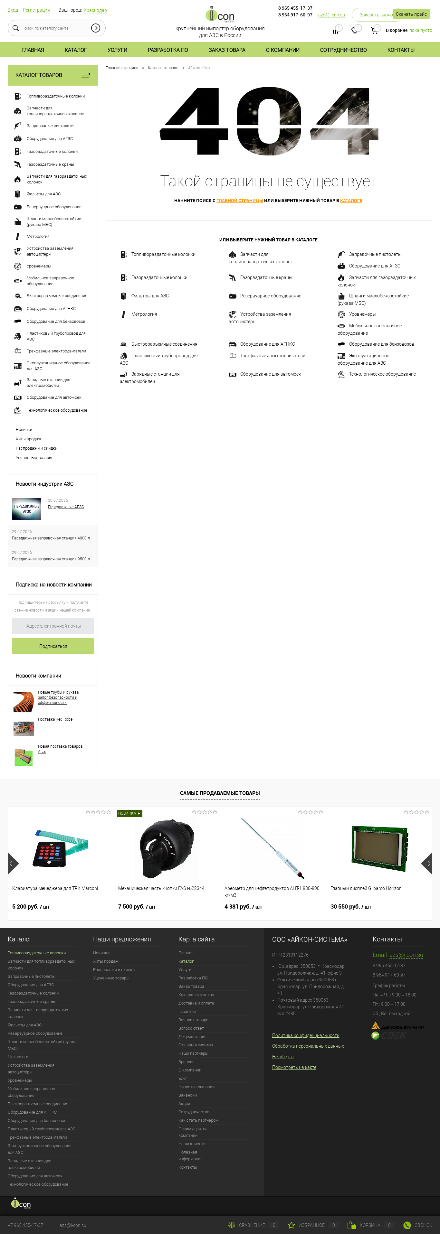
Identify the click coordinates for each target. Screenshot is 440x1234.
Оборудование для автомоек (270, 374)
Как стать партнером (198, 1120)
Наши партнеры (193, 1053)
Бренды (185, 1061)
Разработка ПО (168, 50)
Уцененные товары (34, 457)
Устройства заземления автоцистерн (260, 318)
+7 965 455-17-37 (25, 1225)
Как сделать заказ (196, 994)
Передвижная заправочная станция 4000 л (51, 538)
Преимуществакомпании (192, 1132)
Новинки (24, 429)
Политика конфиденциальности (306, 1035)
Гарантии (187, 1011)
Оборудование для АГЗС (374, 265)
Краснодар (95, 10)
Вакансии (187, 1095)
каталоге (351, 200)
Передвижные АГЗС (66, 507)
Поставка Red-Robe (55, 719)
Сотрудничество (343, 50)
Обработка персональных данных (308, 1046)
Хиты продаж (28, 438)
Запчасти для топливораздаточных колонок (261, 258)
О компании (283, 50)
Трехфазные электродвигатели (272, 355)
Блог (182, 1078)
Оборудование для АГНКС (267, 344)
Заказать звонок (377, 14)
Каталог (76, 50)
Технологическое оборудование (382, 374)
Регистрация (36, 10)
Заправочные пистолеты (375, 254)
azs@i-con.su (331, 14)
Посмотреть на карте (294, 1067)
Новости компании (38, 676)
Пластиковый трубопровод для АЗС (159, 359)
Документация (192, 1036)
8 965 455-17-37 (295, 8)
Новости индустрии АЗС (44, 484)
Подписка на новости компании (54, 585)
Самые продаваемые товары (220, 793)
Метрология (144, 314)
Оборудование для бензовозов (381, 344)
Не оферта (283, 1056)
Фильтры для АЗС (150, 295)
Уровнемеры (362, 314)
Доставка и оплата (196, 1003)
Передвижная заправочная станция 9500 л (51, 559)
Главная (33, 50)
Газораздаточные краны (266, 277)
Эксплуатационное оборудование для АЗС (363, 359)
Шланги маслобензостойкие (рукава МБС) (373, 299)
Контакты (401, 50)
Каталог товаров (38, 75)
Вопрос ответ (191, 1028)
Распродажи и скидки (36, 448)
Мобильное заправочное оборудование (370, 329)
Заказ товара (227, 50)
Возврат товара (193, 1019)
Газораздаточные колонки (159, 277)
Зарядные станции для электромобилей (150, 377)
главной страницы (239, 200)
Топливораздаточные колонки (163, 254)
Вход (13, 10)
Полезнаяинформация (190, 1155)
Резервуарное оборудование (270, 295)
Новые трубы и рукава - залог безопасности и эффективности (59, 697)
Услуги (117, 50)
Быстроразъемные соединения (164, 344)
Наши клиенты (192, 1143)
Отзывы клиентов (195, 1044)
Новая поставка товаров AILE (60, 749)
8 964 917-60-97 (295, 15)
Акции (184, 1103)
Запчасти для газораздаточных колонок (377, 281)
